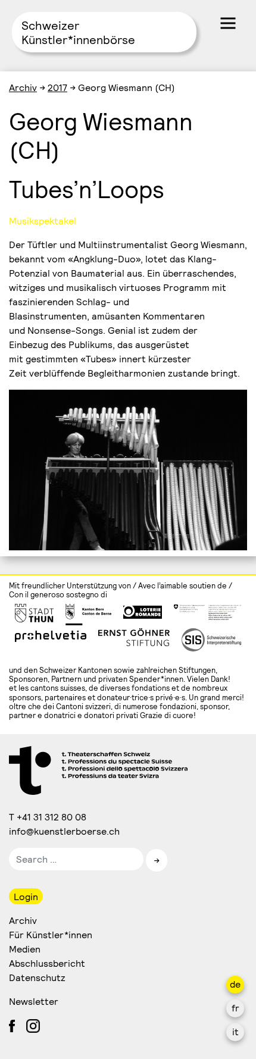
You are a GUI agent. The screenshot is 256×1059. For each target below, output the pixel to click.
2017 (57, 87)
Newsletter (33, 1001)
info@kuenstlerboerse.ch (65, 830)
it (235, 1031)
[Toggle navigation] (228, 23)
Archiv (23, 87)
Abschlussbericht (47, 963)
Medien (24, 948)
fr (235, 1007)
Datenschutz (37, 977)
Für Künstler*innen (50, 934)
